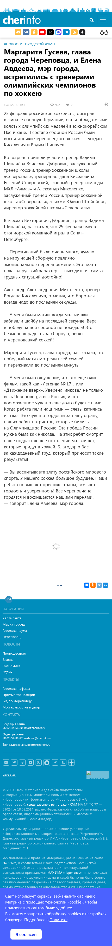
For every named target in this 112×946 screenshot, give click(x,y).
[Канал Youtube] (42, 32)
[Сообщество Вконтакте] (14, 762)
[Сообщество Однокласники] (34, 32)
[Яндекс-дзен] (71, 762)
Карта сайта (12, 618)
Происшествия (14, 653)
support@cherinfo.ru (37, 744)
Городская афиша (16, 688)
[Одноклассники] (93, 585)
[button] (103, 516)
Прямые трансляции (19, 694)
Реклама (9, 775)
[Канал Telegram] (55, 762)
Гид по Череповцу (17, 701)
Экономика (11, 665)
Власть (8, 659)
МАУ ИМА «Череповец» (64, 873)
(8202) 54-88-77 (13, 738)
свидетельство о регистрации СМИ (52, 804)
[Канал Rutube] (50, 32)
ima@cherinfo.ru (34, 727)
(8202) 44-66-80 (13, 727)
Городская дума (15, 630)
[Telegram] (99, 585)
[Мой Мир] (105, 585)
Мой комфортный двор (21, 707)
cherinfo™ (9, 863)
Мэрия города (14, 624)
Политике (58, 919)
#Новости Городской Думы (29, 44)
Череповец (12, 636)
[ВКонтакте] (86, 585)
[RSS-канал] (63, 762)
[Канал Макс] (58, 33)
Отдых (7, 672)
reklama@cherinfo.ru (37, 738)
